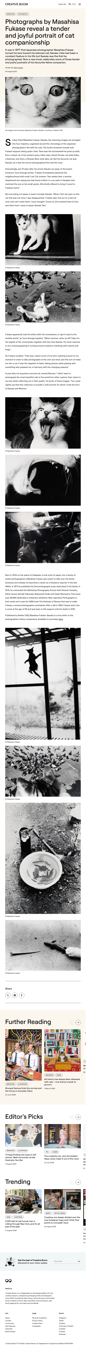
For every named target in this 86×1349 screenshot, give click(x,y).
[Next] (78, 1022)
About (7, 1318)
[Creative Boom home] (16, 4)
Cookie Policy (37, 1323)
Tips (47, 1152)
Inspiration (10, 14)
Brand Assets (10, 1332)
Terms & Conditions (39, 1318)
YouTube (62, 1323)
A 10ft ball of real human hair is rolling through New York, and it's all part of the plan (22, 1224)
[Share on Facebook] (21, 995)
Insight (48, 1213)
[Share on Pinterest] (14, 995)
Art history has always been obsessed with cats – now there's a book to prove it (62, 1082)
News (8, 1217)
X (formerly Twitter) (66, 1326)
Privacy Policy (37, 1321)
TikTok (61, 1321)
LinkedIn (62, 1329)
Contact (8, 1321)
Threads (62, 1332)
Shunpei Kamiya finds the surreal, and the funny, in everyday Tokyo (23, 1089)
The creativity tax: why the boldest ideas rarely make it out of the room (61, 1157)
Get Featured (10, 1326)
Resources (49, 1075)
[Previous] (72, 1022)
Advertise (8, 1329)
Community (9, 1323)
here (61, 619)
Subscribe (62, 4)
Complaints (36, 1326)
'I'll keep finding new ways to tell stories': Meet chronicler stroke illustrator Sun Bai (20, 1157)
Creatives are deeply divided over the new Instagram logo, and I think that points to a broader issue (62, 1220)
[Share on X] (7, 995)
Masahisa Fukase (63, 49)
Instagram (62, 1318)
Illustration (22, 1084)
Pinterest (62, 1334)
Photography (23, 14)
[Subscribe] (79, 1261)
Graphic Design (59, 1213)
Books (59, 1075)
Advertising (18, 1217)
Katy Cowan (18, 68)
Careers (55, 1152)
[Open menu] (80, 4)
